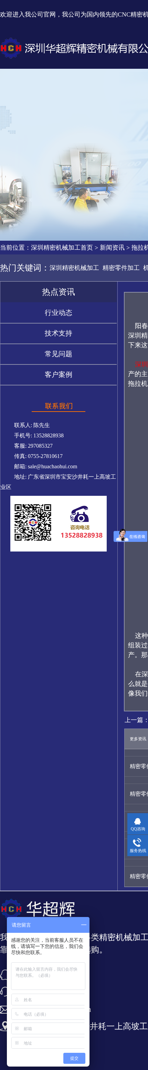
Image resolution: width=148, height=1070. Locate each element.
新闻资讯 (112, 247)
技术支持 (58, 333)
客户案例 (58, 374)
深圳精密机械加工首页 (62, 247)
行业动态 (58, 312)
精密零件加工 (121, 267)
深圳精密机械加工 (74, 267)
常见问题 (58, 354)
